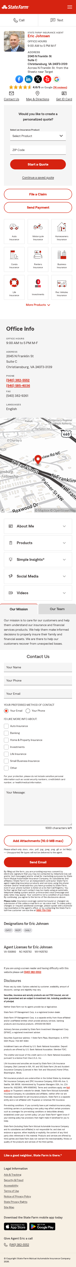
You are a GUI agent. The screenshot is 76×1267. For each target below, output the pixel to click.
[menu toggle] (69, 7)
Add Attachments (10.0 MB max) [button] (38, 841)
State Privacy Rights (15, 1202)
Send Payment (38, 207)
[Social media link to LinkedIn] (29, 79)
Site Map (9, 1207)
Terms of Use (11, 1191)
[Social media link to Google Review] (57, 79)
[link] (19, 6)
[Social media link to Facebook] (19, 79)
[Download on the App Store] (15, 1226)
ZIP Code (18, 150)
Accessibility (11, 1185)
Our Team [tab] (57, 609)
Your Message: (15, 792)
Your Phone (13, 680)
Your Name (13, 667)
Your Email (13, 693)
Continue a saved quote (38, 177)
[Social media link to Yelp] (47, 79)
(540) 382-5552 (18, 380)
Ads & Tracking (12, 1174)
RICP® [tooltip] (18, 930)
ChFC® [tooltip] (8, 930)
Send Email (38, 862)
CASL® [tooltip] (28, 930)
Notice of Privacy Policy (17, 1196)
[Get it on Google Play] (42, 1226)
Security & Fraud (13, 1180)
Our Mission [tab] (19, 609)
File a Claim (38, 194)
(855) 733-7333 (43, 910)
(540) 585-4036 (18, 385)
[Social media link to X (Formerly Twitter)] (38, 79)
